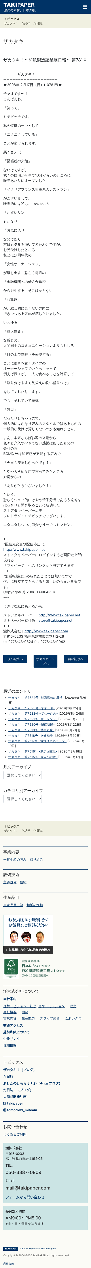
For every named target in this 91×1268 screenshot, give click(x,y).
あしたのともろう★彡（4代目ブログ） (32, 1083)
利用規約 (8, 1263)
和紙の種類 (35, 905)
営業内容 (10, 1018)
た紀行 (25, 23)
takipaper (14, 1103)
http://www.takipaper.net (24, 549)
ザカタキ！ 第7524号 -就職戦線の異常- (36, 698)
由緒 (25, 1012)
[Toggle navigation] (83, 6)
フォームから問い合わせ (25, 1197)
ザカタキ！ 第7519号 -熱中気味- (31, 730)
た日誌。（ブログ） (18, 1090)
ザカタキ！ (11, 23)
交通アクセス (13, 1025)
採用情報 (10, 1045)
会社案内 (10, 999)
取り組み (36, 859)
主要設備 (10, 882)
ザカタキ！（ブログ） (19, 1070)
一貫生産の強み (15, 859)
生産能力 (28, 1018)
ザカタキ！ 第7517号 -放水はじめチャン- (37, 741)
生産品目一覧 (13, 905)
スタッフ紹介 (50, 1018)
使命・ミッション (51, 1006)
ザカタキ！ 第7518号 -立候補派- (31, 735)
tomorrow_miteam (21, 1110)
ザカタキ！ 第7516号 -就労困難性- (32, 751)
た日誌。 (39, 23)
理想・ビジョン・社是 (19, 1006)
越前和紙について (16, 1032)
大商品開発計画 (15, 1096)
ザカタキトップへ (45, 661)
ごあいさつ (73, 1018)
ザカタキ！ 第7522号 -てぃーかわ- (33, 713)
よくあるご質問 (15, 1134)
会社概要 (10, 1012)
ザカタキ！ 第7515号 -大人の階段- (32, 757)
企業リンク (11, 1039)
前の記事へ (75, 659)
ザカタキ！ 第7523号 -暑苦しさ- (31, 708)
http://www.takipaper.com (46, 631)
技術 (23, 882)
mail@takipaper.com (28, 1188)
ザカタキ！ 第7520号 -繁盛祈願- (31, 724)
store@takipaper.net (55, 620)
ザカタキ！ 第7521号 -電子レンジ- (32, 719)
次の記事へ (15, 659)
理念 (73, 1006)
